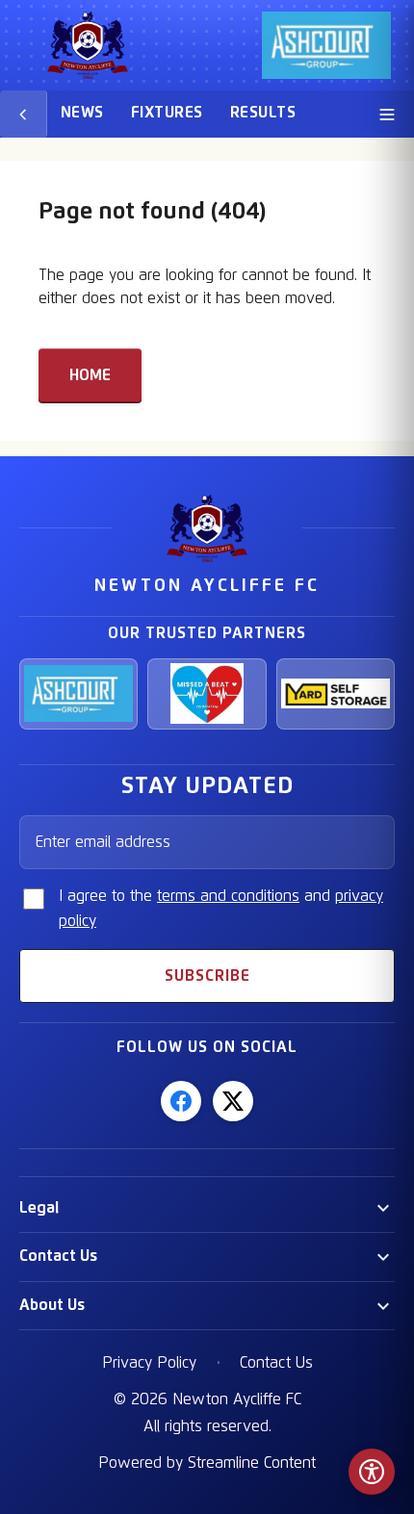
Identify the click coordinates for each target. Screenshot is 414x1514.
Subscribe (207, 976)
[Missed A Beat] (206, 694)
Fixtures (167, 112)
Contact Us (58, 1256)
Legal (39, 1208)
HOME (90, 375)
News (82, 112)
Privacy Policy (149, 1363)
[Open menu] (387, 114)
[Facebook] (181, 1101)
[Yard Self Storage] (335, 694)
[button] (207, 1209)
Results (263, 112)
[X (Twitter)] (233, 1101)
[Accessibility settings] (372, 1472)
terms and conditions (228, 896)
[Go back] (23, 114)
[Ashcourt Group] (78, 694)
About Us (52, 1305)
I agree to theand (221, 908)
